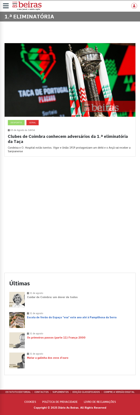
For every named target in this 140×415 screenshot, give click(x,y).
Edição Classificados (86, 392)
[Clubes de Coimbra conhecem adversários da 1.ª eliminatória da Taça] (70, 99)
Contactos (41, 392)
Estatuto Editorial (18, 392)
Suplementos (60, 392)
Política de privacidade (60, 401)
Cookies (30, 401)
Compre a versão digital (119, 392)
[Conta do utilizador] (134, 6)
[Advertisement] (70, 190)
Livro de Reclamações (100, 401)
